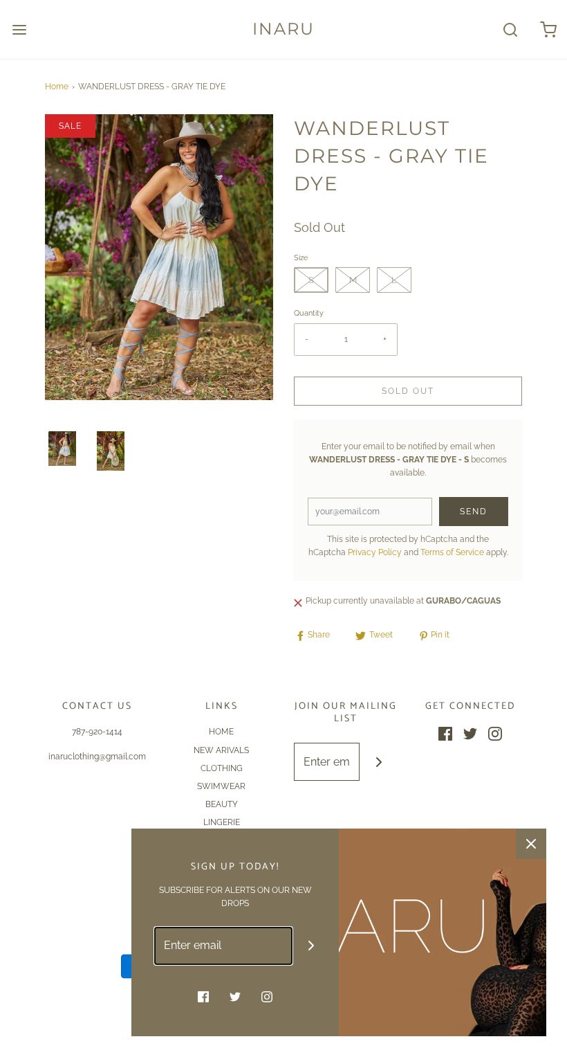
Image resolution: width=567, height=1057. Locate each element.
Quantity (309, 313)
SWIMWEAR (221, 786)
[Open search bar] (510, 29)
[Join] (379, 762)
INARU (283, 29)
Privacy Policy (375, 552)
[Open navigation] (19, 29)
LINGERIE (221, 822)
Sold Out (408, 391)
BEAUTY (221, 804)
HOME (221, 732)
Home (56, 86)
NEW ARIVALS (221, 750)
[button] (62, 448)
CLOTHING (222, 768)
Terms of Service (452, 552)
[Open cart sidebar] (548, 29)
